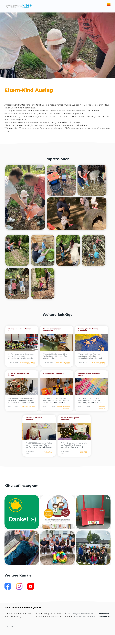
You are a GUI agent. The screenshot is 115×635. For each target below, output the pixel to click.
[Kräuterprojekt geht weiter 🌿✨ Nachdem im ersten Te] (21, 547)
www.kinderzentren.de (84, 617)
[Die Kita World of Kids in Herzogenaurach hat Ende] (93, 512)
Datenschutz (104, 617)
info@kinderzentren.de (83, 614)
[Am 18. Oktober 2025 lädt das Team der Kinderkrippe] (57, 512)
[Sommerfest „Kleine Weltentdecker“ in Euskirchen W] (93, 547)
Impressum (103, 614)
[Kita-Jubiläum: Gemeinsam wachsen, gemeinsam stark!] (57, 547)
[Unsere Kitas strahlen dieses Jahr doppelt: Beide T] (21, 512)
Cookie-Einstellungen (10, 627)
